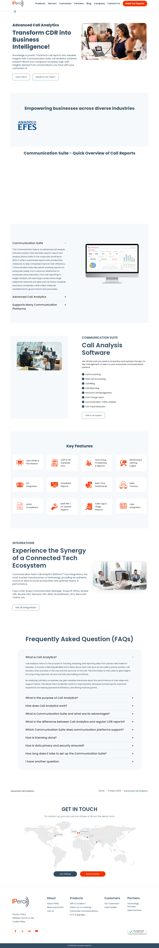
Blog (88, 3)
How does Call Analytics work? (79, 706)
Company (99, 3)
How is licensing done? (79, 738)
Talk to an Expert (93, 415)
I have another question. (79, 761)
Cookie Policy (18, 921)
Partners (79, 3)
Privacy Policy (19, 914)
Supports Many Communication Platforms (39, 307)
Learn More (21, 76)
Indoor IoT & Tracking (80, 907)
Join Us (50, 911)
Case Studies (110, 907)
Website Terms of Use (23, 918)
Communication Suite (39, 243)
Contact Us (114, 3)
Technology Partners (133, 905)
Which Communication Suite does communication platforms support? (79, 730)
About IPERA (53, 903)
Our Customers (111, 903)
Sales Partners (134, 910)
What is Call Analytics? (79, 657)
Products (40, 3)
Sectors (52, 3)
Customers (65, 3)
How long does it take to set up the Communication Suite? (79, 753)
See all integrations (25, 607)
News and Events (55, 907)
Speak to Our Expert (45, 76)
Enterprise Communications (83, 911)
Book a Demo (92, 874)
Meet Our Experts (135, 3)
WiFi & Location (77, 903)
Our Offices (65, 874)
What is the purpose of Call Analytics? (79, 698)
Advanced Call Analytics (39, 297)
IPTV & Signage (77, 914)
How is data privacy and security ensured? (79, 745)
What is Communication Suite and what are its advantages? (79, 714)
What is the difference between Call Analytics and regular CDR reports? (79, 722)
